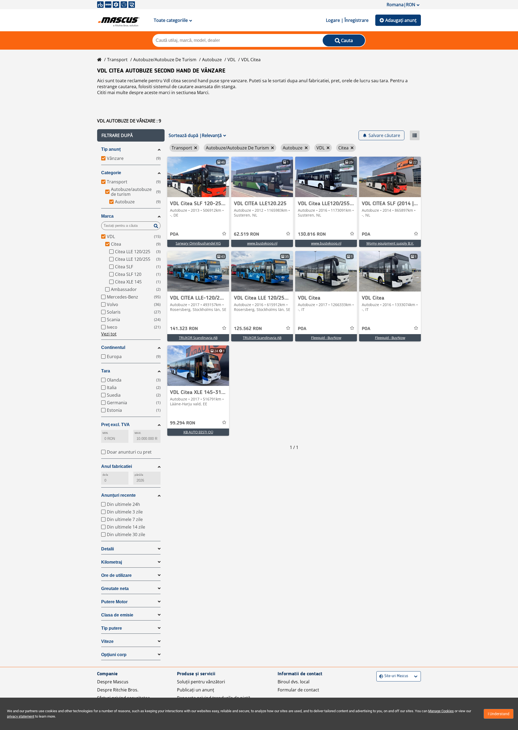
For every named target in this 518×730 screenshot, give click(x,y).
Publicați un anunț (195, 690)
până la (139, 474)
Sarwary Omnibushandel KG (198, 243)
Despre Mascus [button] (112, 682)
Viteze (107, 641)
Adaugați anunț (401, 20)
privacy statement (20, 716)
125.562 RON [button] (248, 328)
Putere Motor (114, 601)
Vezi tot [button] (109, 334)
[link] (198, 177)
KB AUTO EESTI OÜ (198, 432)
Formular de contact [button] (298, 690)
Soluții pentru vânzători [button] (201, 682)
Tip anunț (111, 149)
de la (105, 474)
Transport (117, 60)
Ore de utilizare (116, 575)
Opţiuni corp (114, 654)
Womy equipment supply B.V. (390, 243)
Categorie (111, 172)
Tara (105, 371)
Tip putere (111, 628)
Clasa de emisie (117, 615)
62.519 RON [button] (246, 234)
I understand (498, 714)
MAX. (138, 432)
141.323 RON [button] (184, 328)
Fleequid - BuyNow (326, 337)
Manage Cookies (441, 711)
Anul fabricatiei (116, 466)
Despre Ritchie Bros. (117, 690)
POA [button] (174, 234)
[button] (131, 135)
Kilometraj (111, 562)
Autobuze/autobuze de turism (164, 60)
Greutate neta (115, 588)
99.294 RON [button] (182, 423)
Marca (107, 216)
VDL (231, 60)
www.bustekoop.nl (262, 243)
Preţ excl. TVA (115, 424)
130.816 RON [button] (312, 234)
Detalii (107, 549)
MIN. (105, 432)
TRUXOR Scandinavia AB (198, 337)
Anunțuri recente (118, 495)
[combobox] (380, 676)
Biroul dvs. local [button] (293, 682)
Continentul (113, 347)
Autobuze (212, 60)
